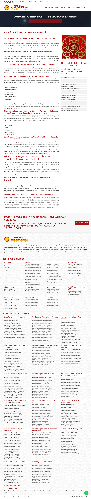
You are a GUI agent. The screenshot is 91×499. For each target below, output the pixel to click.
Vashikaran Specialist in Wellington (67, 405)
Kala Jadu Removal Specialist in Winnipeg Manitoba (14, 337)
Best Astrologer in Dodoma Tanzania (11, 482)
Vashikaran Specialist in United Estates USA (41, 347)
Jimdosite (45, 490)
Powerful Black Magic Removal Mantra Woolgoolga (14, 458)
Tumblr (29, 490)
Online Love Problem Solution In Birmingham (13, 413)
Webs (23, 490)
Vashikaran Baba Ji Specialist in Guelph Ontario (41, 334)
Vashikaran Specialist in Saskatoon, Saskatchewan (42, 340)
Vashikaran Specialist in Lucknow (10, 300)
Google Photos (34, 490)
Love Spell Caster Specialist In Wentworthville (41, 434)
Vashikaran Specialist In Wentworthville (40, 454)
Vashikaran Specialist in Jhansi (10, 305)
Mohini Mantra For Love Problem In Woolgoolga (41, 451)
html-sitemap (35, 496)
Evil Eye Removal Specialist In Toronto (68, 322)
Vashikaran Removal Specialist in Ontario (12, 323)
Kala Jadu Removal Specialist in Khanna (54, 268)
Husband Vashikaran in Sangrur (52, 275)
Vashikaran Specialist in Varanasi (10, 308)
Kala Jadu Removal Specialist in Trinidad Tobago (13, 476)
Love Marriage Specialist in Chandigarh (32, 278)
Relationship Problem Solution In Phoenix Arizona (41, 377)
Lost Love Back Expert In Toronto (10, 355)
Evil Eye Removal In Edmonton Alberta (68, 337)
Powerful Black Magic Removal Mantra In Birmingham (14, 405)
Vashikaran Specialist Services (69, 80)
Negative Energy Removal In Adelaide (11, 454)
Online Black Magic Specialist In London (12, 402)
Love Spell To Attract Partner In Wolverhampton (13, 422)
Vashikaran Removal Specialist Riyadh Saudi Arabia (14, 470)
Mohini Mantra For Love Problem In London (40, 404)
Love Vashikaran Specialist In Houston (39, 395)
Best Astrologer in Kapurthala (31, 279)
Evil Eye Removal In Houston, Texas (11, 395)
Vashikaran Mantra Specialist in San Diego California (71, 355)
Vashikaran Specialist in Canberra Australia (12, 438)
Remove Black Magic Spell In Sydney (11, 451)
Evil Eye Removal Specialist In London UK (40, 409)
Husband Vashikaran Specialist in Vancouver (12, 328)
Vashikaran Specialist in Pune (73, 267)
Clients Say (71, 7)
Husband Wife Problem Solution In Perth (12, 446)
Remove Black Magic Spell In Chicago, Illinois (13, 389)
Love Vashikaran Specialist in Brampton (12, 322)
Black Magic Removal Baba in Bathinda (33, 270)
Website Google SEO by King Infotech (78, 496)
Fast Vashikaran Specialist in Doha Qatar (12, 468)
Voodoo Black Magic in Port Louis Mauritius (69, 452)
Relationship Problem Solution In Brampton (12, 357)
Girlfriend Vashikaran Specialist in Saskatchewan (13, 326)
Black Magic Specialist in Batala (52, 265)
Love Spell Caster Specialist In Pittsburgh (40, 375)
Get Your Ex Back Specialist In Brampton (12, 366)
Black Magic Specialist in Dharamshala (11, 290)
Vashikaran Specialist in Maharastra (75, 264)
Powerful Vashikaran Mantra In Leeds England (41, 415)
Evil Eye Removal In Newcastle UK (39, 422)
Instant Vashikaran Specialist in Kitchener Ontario (42, 320)
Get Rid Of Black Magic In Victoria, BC (11, 349)
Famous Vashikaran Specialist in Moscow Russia (41, 467)
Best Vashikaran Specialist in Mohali (32, 275)
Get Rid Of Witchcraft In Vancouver (67, 331)
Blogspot (20, 490)
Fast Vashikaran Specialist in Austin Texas (69, 357)
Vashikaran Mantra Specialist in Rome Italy (69, 449)
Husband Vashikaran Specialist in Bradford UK (70, 388)
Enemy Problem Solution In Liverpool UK (40, 419)
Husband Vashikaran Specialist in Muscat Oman (13, 465)
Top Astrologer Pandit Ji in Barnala (32, 281)
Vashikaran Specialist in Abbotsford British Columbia (42, 335)
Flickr (67, 490)
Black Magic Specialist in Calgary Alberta (12, 332)
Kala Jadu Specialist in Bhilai (52, 292)
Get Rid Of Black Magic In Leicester (11, 404)
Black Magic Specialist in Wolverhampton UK (69, 396)
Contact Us (84, 7)
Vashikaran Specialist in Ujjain (31, 305)
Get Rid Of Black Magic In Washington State (13, 397)
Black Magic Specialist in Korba (52, 290)
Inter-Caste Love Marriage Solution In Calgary (13, 364)
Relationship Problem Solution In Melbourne (40, 437)
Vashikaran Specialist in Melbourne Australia (12, 435)
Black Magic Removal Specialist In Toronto (69, 324)
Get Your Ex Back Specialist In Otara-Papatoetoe (70, 421)
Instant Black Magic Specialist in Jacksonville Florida (71, 358)
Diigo (80, 490)
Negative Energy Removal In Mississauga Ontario (70, 339)
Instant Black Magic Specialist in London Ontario (41, 322)
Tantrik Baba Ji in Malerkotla (51, 264)
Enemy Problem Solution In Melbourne (11, 449)
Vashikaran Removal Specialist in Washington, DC (42, 353)
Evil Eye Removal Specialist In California (12, 385)
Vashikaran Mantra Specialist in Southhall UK (69, 384)
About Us (50, 7)
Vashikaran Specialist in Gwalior (31, 302)
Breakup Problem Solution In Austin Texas (40, 383)
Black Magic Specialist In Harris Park (39, 452)
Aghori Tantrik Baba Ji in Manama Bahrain (74, 55)
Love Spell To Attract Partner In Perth (39, 448)
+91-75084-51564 (11, 3)
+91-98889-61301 (32, 1)
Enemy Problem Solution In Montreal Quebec (69, 334)
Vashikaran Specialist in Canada (10, 319)
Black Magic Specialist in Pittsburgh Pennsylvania (70, 349)
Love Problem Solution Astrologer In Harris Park (41, 432)
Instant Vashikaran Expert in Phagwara (32, 273)
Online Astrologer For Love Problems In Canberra (41, 449)
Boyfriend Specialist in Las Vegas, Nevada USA (41, 355)
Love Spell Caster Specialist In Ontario (11, 354)
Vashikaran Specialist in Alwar (52, 307)
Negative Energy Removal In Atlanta (39, 392)
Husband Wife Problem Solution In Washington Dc (14, 391)
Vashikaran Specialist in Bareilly (10, 310)
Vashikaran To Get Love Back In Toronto (68, 321)
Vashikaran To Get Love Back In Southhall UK (41, 413)
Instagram (16, 490)
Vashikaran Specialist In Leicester (39, 405)
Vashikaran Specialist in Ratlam (31, 307)
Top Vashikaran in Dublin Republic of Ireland (40, 463)
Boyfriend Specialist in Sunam (52, 273)
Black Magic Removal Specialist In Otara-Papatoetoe (71, 412)
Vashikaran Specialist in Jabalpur (31, 300)
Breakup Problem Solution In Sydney (39, 443)
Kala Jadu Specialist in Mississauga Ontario (12, 335)
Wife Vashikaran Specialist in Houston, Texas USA (42, 359)
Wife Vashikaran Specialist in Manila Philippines (13, 467)
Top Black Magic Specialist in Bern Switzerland (41, 470)
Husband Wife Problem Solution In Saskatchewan (70, 330)
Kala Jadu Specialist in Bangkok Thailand (12, 474)
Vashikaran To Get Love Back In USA (11, 383)
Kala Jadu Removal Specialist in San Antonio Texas (71, 354)
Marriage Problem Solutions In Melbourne (40, 442)
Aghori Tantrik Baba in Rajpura (52, 270)
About (60, 490)
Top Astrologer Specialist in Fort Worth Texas (69, 360)
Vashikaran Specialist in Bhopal (31, 299)
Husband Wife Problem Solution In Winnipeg (69, 340)
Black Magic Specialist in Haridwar (32, 290)
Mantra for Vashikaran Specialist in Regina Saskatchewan (43, 328)
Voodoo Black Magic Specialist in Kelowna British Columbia (43, 329)
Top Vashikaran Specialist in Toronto (11, 320)
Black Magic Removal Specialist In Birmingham (41, 410)
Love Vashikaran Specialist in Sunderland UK (69, 394)
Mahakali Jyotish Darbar (10, 496)
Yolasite (41, 490)
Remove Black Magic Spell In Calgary (68, 336)
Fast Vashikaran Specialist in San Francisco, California (43, 361)
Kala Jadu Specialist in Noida (73, 294)
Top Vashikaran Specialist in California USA (40, 349)
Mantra (77, 7)
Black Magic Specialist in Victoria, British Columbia (42, 338)
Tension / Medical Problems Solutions (71, 106)
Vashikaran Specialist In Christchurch (68, 425)
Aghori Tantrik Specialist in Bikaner (53, 305)
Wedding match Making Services (69, 102)
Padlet (73, 490)
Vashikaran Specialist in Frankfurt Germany (69, 433)
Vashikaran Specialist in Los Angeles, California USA (42, 352)
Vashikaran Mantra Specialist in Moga (32, 284)
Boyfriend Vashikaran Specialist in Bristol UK (69, 391)
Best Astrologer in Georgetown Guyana (68, 446)
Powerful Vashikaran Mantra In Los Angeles (12, 382)
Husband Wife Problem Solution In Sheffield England (42, 416)
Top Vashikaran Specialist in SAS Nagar (33, 276)
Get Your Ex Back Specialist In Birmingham (12, 420)
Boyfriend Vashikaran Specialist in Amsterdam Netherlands (15, 463)
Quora (57, 490)
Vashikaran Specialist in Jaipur (52, 299)
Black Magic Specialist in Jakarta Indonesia (69, 447)
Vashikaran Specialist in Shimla (10, 289)
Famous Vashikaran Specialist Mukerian (54, 282)
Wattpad (70, 490)
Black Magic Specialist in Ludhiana (32, 268)
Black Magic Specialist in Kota (52, 302)
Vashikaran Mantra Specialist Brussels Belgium (41, 474)
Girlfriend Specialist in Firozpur (52, 271)
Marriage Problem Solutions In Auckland (68, 419)
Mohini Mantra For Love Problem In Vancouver (13, 370)
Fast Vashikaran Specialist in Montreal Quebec (13, 331)
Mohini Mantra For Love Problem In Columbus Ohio (42, 388)
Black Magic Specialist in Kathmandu (68, 443)
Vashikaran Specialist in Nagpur (74, 275)
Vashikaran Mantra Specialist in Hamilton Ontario (13, 338)
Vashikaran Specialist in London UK (67, 379)
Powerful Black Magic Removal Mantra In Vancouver (14, 350)
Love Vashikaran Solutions (68, 82)
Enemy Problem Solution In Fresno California (13, 394)
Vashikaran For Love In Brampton (67, 325)
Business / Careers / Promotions (69, 95)
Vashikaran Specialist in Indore (31, 303)
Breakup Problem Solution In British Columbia (13, 363)
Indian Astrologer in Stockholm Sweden (39, 473)
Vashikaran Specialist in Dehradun (32, 289)
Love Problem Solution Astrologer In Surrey (12, 352)
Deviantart (77, 490)
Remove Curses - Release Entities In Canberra (41, 440)
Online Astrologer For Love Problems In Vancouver (14, 369)
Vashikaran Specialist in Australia (10, 432)
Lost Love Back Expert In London (10, 410)
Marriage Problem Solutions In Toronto (11, 361)
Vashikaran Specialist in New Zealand (68, 404)
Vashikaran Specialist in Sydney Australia (12, 434)
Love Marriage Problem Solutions (69, 84)
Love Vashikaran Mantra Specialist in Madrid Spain (42, 468)
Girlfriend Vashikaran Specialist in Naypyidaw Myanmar (71, 453)
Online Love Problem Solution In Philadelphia (41, 379)
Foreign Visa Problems (67, 93)
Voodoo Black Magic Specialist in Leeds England (70, 385)
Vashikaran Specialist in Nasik (73, 268)
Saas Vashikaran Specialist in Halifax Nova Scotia (42, 323)
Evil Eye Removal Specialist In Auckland (68, 410)
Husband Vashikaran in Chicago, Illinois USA (41, 358)
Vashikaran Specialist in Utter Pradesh (11, 299)
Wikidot (38, 490)
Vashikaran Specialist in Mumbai (74, 265)
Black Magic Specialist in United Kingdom (69, 377)
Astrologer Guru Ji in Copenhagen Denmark (40, 477)
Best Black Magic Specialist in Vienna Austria (41, 471)
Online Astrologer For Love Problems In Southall (13, 423)
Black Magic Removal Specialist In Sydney (12, 443)
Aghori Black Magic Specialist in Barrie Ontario (41, 331)
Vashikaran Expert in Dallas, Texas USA (40, 364)
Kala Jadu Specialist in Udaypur (52, 303)
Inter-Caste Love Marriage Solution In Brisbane (41, 445)
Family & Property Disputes (68, 99)
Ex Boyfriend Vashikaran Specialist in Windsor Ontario (42, 326)
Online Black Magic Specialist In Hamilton (69, 342)
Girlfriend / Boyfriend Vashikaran (69, 104)
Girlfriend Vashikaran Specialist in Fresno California (42, 356)
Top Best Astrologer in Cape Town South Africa (13, 471)
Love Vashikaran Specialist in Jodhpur (53, 300)
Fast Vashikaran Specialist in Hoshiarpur (33, 271)
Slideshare (51, 490)
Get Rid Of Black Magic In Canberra (11, 457)
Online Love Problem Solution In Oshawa (12, 358)
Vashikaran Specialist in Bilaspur (52, 289)
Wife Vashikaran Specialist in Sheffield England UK (70, 387)
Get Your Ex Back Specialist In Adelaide (40, 446)
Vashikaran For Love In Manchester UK (40, 412)
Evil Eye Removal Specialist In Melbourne (12, 442)
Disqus (5, 492)
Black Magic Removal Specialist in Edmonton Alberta (14, 334)
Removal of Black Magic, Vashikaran (70, 88)
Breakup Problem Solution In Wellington (68, 418)
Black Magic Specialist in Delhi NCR (75, 292)
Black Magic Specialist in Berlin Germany (69, 432)
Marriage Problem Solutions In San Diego (40, 382)
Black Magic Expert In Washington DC (39, 397)
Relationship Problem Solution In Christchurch (69, 416)
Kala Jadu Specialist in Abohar (52, 267)
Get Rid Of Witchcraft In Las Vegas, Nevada (12, 392)
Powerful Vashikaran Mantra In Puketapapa (69, 413)
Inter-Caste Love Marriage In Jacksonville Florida (41, 385)
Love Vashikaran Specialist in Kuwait (68, 450)
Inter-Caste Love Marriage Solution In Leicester (13, 419)
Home (46, 7)
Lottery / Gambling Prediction (69, 91)
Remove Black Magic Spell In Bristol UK (40, 421)
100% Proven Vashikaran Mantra (69, 108)
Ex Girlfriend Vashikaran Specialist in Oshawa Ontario (42, 325)
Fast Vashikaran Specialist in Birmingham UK (69, 380)
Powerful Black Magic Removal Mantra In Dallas (13, 388)
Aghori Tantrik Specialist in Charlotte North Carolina (70, 363)
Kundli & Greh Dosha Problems (69, 97)
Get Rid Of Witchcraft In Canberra (10, 448)
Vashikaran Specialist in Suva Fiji (67, 444)
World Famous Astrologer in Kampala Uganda (13, 483)
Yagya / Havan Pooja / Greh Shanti (70, 110)
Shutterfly (85, 490)
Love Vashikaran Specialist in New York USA (41, 350)
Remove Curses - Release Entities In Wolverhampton (14, 414)
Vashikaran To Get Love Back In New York (12, 375)
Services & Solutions (60, 7)
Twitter (9, 490)
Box (82, 490)
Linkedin (12, 490)
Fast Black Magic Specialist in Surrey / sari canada (42, 319)
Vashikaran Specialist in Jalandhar (32, 264)
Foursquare (64, 490)
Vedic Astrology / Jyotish (68, 77)
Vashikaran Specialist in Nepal (66, 441)
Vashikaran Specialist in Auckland (67, 407)
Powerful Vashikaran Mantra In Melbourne (12, 445)
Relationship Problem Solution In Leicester (12, 411)
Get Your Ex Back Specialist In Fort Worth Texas (41, 386)
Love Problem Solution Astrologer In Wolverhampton (14, 407)
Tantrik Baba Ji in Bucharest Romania (39, 480)
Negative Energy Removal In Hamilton (68, 415)
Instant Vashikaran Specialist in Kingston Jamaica (14, 477)
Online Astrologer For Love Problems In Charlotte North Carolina (44, 389)
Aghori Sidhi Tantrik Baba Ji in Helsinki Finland (41, 482)
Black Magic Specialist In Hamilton (67, 424)
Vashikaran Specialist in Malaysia (67, 438)
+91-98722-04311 (44, 1)
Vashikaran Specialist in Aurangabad (75, 270)
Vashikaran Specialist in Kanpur (10, 307)
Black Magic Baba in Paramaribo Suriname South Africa (15, 473)
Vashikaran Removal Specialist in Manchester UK (70, 382)
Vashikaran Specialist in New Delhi (74, 291)
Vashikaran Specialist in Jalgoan (74, 271)
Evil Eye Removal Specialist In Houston (40, 391)
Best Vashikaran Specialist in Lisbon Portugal (41, 465)
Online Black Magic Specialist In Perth (11, 455)
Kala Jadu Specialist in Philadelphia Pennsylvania (70, 352)
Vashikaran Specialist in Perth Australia (11, 437)
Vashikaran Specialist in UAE (66, 430)
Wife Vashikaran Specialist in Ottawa (11, 329)
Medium (54, 490)
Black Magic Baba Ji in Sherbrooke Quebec (40, 332)
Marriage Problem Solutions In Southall (11, 416)
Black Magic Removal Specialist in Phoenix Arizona (71, 350)
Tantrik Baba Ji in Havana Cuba (10, 479)
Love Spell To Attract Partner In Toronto (11, 367)
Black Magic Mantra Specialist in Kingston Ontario (42, 337)
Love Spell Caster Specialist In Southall (12, 408)
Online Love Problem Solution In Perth (39, 438)
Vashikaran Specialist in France (67, 440)
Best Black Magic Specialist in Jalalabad (54, 279)
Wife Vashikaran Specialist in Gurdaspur (54, 276)
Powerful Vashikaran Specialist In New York (12, 379)
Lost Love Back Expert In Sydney (38, 435)
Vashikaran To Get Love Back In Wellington (69, 409)
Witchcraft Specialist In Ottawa (67, 333)
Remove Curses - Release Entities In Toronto (13, 360)
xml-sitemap (28, 496)
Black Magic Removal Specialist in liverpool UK (70, 390)
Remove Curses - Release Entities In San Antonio (42, 380)
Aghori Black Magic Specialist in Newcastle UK (70, 393)
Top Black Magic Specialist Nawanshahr (54, 281)
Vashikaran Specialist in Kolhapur (74, 273)
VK (47, 490)
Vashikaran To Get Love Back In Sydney (12, 440)
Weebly (26, 490)
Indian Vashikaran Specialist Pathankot (33, 282)
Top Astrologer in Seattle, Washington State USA (41, 362)
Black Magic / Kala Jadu (67, 86)
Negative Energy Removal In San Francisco (12, 386)
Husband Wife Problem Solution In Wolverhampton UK (42, 425)
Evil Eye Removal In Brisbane (10, 452)
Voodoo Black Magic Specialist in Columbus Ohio (70, 361)
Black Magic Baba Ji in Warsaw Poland (40, 479)
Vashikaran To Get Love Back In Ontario (68, 327)
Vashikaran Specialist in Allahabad (10, 303)
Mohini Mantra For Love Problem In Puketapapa (70, 422)
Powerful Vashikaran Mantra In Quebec (68, 328)
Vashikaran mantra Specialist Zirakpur (53, 278)
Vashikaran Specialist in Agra (9, 302)
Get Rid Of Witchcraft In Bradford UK (39, 418)
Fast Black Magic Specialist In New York (12, 377)
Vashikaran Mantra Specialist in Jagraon (33, 267)
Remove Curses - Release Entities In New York (13, 380)
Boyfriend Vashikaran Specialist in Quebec (12, 325)
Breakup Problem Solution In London (11, 417)
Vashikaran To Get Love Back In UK (39, 407)
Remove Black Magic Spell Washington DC (40, 394)
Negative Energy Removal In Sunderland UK (40, 424)
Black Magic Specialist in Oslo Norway (68, 435)
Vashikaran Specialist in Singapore (67, 437)
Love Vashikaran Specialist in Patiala (32, 265)
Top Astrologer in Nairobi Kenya (10, 480)
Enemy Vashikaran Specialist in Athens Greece (41, 476)
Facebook (6, 490)
